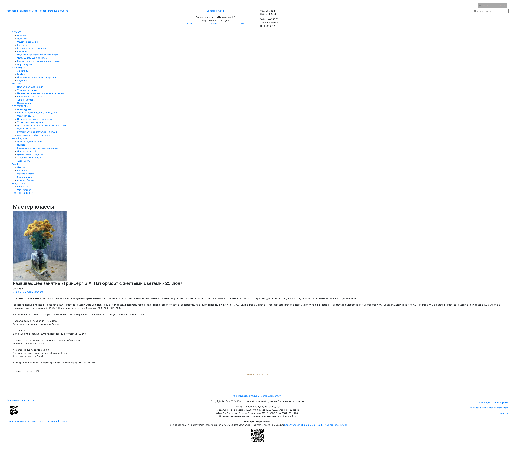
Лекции (21, 167)
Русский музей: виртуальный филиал (37, 132)
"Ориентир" (495, 453)
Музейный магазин (27, 128)
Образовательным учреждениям (34, 119)
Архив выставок (26, 99)
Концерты (22, 170)
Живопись (22, 70)
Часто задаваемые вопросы (32, 58)
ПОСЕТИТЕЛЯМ (20, 106)
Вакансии (22, 51)
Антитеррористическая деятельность (488, 407)
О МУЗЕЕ (16, 32)
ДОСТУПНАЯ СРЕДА (23, 193)
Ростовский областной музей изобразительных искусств (37, 10)
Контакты (22, 45)
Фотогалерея (24, 189)
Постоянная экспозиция (30, 87)
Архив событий (25, 180)
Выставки (188, 23)
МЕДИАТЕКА (18, 183)
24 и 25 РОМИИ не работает (28, 292)
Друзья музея (24, 64)
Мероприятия (24, 177)
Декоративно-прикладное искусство (37, 77)
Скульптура (23, 80)
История (21, 35)
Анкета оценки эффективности (33, 135)
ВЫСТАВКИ (18, 83)
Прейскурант (24, 109)
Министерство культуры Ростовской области (257, 396)
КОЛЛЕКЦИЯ (18, 67)
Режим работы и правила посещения (37, 112)
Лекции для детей (26, 151)
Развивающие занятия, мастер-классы (37, 148)
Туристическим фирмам (30, 122)
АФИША (16, 164)
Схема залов (24, 103)
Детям (241, 23)
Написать (504, 413)
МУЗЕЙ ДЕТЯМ (20, 138)
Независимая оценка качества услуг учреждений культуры (38, 421)
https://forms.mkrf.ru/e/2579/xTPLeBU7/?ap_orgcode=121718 (315, 424)
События (214, 23)
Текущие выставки (27, 90)
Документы (23, 38)
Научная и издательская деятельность (37, 54)
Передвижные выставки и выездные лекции (41, 93)
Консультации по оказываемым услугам (38, 61)
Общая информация (27, 41)
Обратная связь (25, 115)
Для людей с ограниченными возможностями (41, 125)
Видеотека (22, 186)
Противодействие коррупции (493, 402)
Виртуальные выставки (29, 96)
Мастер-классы (25, 173)
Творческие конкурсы (29, 157)
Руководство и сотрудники (31, 48)
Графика (21, 74)
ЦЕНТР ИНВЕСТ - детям (30, 154)
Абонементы (23, 160)
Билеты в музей (215, 10)
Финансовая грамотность (20, 400)
